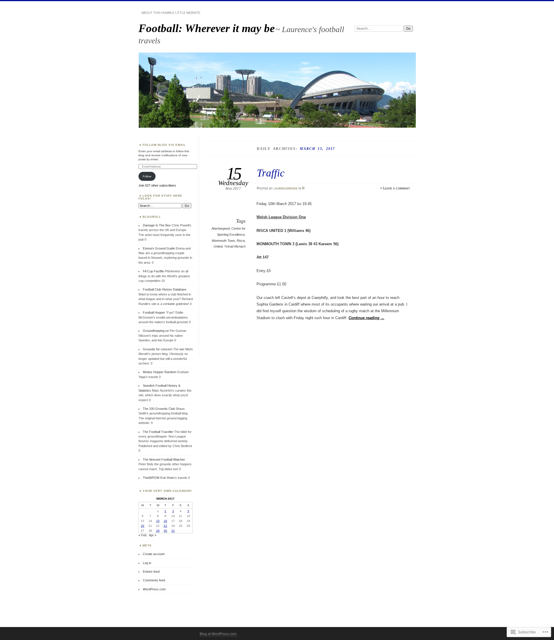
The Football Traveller (158, 432)
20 (142, 525)
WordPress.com (154, 589)
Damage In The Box (157, 225)
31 (173, 530)
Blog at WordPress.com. (218, 634)
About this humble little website (170, 12)
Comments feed (154, 580)
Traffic (271, 173)
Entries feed (151, 571)
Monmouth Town (223, 240)
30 (165, 530)
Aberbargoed (221, 228)
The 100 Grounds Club (159, 408)
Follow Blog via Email (164, 144)
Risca (241, 240)
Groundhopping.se (156, 330)
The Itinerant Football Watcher (164, 459)
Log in (147, 563)
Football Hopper (154, 312)
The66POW (151, 477)
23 (165, 525)
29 (158, 530)
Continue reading (366, 318)
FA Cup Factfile (153, 271)
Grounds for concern (157, 349)
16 (165, 520)
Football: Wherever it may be (206, 28)
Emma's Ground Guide (159, 248)
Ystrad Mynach (235, 246)
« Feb (142, 535)
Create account (153, 554)
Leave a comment (396, 188)
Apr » (152, 535)
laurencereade (285, 188)
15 (158, 520)
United (218, 246)
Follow (147, 176)
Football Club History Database (164, 289)
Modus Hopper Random (159, 372)
